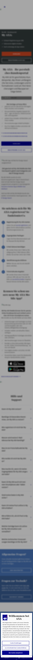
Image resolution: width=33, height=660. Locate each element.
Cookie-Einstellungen (15, 643)
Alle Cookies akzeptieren (16, 653)
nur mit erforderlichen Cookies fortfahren (15, 648)
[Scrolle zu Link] (5, 617)
